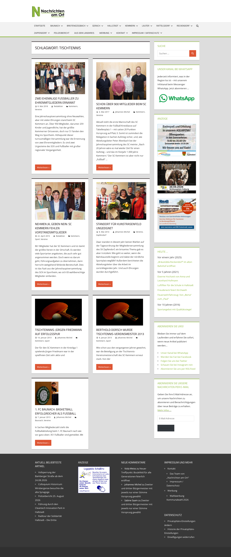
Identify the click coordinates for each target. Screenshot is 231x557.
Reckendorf (183, 25)
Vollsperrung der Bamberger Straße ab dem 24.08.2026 (49, 476)
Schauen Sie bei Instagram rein (177, 364)
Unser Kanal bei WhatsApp (174, 352)
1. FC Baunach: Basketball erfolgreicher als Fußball (55, 411)
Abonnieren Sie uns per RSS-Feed (178, 368)
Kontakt (120, 33)
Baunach (55, 25)
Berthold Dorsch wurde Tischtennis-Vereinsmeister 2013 (120, 332)
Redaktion (58, 106)
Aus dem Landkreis (84, 33)
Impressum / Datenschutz (145, 33)
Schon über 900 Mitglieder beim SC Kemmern (121, 106)
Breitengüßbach (76, 25)
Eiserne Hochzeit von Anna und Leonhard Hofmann (173, 278)
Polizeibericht (61, 33)
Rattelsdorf (163, 25)
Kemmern (130, 25)
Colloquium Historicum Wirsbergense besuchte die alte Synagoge (49, 488)
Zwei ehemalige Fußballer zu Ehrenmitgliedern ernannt (57, 100)
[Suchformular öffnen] (198, 25)
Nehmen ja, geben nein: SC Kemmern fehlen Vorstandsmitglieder (53, 228)
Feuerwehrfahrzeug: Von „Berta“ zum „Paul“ (174, 296)
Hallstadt (112, 25)
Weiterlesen (42, 167)
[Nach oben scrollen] (226, 552)
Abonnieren (166, 428)
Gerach (96, 25)
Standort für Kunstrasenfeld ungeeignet (118, 226)
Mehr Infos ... (164, 410)
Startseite (39, 25)
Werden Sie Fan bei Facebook (176, 356)
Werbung (104, 33)
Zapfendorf (40, 33)
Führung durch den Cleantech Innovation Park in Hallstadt (50, 508)
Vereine (38, 109)
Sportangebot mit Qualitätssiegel (174, 309)
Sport (37, 239)
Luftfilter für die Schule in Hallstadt (175, 285)
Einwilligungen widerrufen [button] (181, 537)
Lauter (145, 25)
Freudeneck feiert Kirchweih (172, 290)
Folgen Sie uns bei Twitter (174, 360)
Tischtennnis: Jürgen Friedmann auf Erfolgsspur (58, 332)
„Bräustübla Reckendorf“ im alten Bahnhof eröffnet (174, 263)
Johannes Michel (122, 112)
